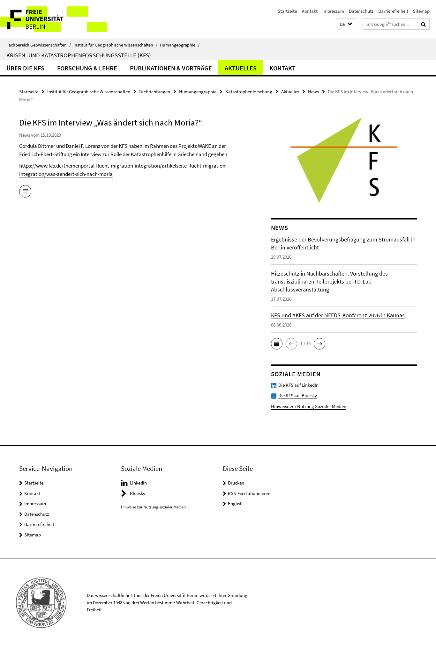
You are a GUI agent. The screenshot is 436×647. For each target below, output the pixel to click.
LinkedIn (138, 483)
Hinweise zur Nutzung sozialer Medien (153, 507)
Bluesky (137, 493)
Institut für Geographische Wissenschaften (115, 45)
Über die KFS (25, 68)
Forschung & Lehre (87, 68)
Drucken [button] (236, 483)
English (235, 503)
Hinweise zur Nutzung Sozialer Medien (308, 406)
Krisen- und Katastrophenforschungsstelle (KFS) (78, 55)
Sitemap (421, 11)
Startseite (287, 11)
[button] (346, 24)
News (313, 92)
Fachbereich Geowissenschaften (38, 45)
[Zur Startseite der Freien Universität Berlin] (53, 19)
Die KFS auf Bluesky (297, 395)
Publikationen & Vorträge (171, 68)
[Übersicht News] (25, 192)
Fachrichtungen (154, 92)
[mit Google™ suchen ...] (423, 24)
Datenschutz (361, 11)
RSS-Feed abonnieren (249, 493)
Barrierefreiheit (393, 11)
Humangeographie (179, 45)
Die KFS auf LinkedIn (298, 385)
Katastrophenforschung (248, 92)
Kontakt (310, 11)
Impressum (333, 11)
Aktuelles (241, 68)
